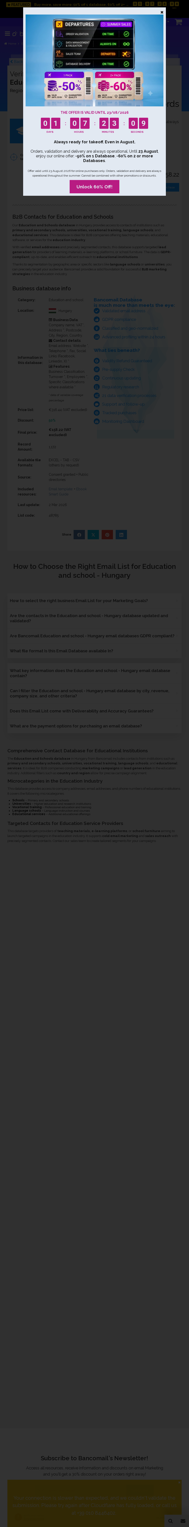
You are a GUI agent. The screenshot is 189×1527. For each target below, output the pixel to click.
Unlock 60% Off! (94, 186)
